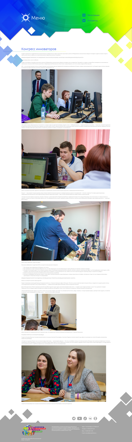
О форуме (13, 38)
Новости (12, 36)
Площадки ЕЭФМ (16, 28)
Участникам (13, 31)
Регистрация (93, 15)
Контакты (12, 41)
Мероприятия (14, 33)
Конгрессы (13, 25)
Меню (26, 17)
